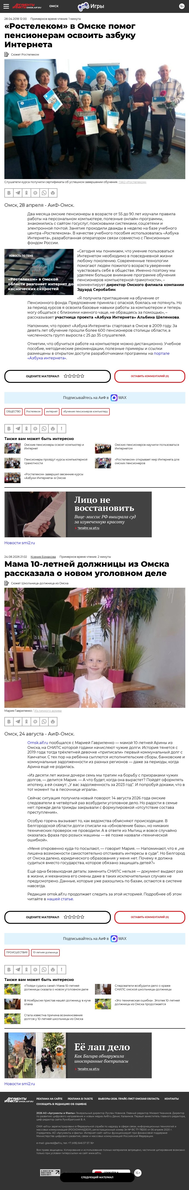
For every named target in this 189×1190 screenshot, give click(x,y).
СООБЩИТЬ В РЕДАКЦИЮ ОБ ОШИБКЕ (61, 1104)
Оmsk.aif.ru (38, 743)
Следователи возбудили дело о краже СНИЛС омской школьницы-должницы (143, 987)
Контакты (172, 1098)
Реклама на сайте (49, 1098)
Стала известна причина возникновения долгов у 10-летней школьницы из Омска (53, 1017)
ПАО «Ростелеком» (132, 182)
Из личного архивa (48, 710)
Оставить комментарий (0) (150, 376)
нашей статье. (60, 899)
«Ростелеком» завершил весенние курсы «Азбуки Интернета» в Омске (53, 476)
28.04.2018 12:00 (15, 19)
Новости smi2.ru (19, 543)
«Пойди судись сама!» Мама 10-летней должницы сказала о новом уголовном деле (56, 987)
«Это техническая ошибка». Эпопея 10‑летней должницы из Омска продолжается (147, 1002)
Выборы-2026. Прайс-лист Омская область (128, 1098)
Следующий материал (97, 1177)
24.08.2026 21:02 (15, 556)
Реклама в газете (80, 1098)
